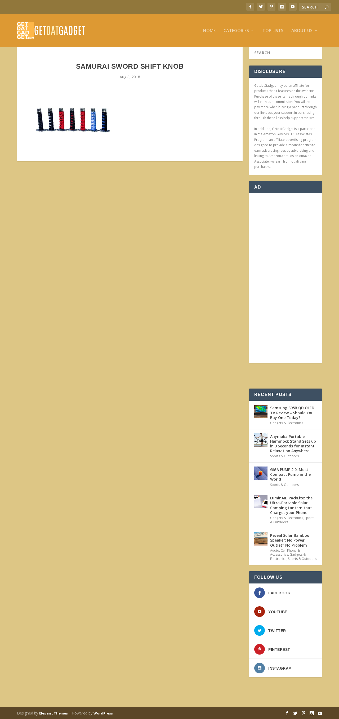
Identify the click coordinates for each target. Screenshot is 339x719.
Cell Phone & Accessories (285, 552)
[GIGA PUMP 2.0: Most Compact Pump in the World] (260, 473)
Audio (274, 550)
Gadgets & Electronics (286, 423)
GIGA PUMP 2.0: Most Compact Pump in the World (290, 474)
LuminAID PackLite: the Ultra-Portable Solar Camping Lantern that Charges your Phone (291, 505)
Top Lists (272, 30)
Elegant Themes (53, 713)
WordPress (103, 713)
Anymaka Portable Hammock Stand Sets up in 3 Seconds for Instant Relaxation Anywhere (293, 444)
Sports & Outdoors (284, 456)
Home (209, 30)
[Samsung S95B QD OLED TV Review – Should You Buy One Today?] (260, 411)
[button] (72, 119)
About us (302, 30)
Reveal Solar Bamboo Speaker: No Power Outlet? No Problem (289, 540)
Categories (236, 30)
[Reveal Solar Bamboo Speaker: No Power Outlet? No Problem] (260, 539)
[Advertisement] (285, 278)
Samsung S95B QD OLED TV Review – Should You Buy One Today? (292, 412)
